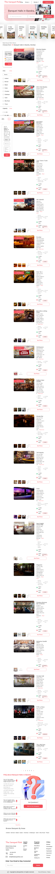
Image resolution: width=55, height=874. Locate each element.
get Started (49, 16)
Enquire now (48, 2)
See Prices (40, 80)
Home (4, 42)
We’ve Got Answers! (33, 806)
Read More (18, 824)
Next (7, 155)
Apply (9, 118)
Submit (38, 865)
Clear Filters (3, 119)
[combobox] (11, 74)
